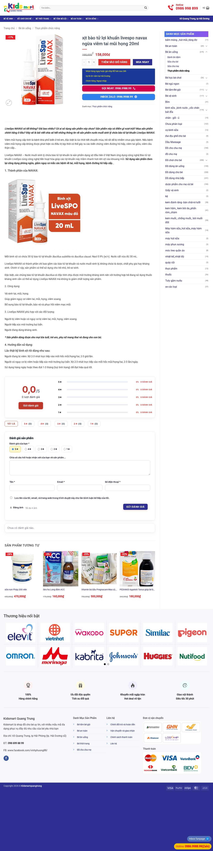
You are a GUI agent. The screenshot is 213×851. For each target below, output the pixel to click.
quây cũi (170, 262)
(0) (28, 423)
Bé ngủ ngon (172, 83)
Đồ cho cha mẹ (173, 148)
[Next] (154, 577)
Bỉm (167, 101)
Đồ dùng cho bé (174, 172)
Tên (12, 481)
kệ (166, 196)
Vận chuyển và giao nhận (122, 730)
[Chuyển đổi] (206, 46)
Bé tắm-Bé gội (59, 18)
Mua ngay (142, 62)
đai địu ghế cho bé (175, 135)
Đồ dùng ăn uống (174, 166)
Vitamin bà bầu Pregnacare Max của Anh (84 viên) (98, 589)
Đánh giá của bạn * (19, 443)
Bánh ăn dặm (173, 57)
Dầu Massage (173, 142)
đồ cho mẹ (171, 154)
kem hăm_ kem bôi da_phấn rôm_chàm (180, 210)
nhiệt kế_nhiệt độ (174, 256)
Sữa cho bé (172, 61)
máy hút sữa (172, 238)
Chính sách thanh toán (121, 737)
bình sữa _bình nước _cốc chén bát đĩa (182, 109)
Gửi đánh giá (30, 405)
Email (61, 481)
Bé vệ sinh (8, 18)
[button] (206, 7)
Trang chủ (9, 28)
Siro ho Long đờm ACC (54, 589)
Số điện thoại (113, 481)
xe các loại (171, 286)
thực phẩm (171, 268)
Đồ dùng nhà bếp (174, 178)
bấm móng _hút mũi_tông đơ (181, 39)
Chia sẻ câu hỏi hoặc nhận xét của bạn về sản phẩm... (38, 457)
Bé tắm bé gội (83, 724)
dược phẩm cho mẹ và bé (179, 184)
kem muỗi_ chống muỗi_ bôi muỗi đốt (183, 220)
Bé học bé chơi (173, 77)
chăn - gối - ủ (172, 117)
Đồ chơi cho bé (24, 18)
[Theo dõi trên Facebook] (6, 758)
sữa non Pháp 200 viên (16, 589)
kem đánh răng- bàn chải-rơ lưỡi (182, 202)
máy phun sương (174, 244)
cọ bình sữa (171, 130)
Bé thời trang (42, 18)
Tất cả (11, 423)
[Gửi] (145, 7)
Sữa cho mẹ (173, 66)
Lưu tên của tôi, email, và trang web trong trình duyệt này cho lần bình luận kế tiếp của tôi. (62, 498)
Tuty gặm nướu (173, 280)
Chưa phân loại (173, 123)
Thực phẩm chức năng (47, 28)
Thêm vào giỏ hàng (114, 62)
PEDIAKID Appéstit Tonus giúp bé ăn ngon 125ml (137, 589)
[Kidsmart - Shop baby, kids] (19, 7)
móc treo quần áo (175, 250)
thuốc (168, 274)
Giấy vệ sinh (172, 190)
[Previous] (4, 577)
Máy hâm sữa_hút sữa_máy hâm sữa (183, 230)
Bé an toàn (76, 18)
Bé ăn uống (91, 18)
